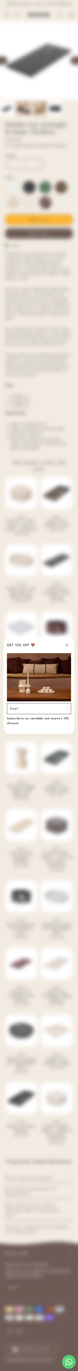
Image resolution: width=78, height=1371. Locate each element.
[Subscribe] (67, 708)
